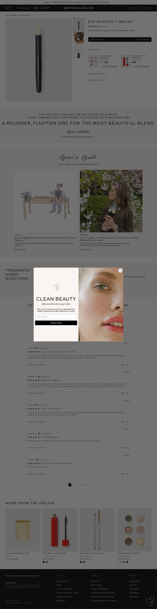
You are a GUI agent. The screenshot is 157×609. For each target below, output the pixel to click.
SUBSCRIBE (56, 323)
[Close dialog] (120, 271)
